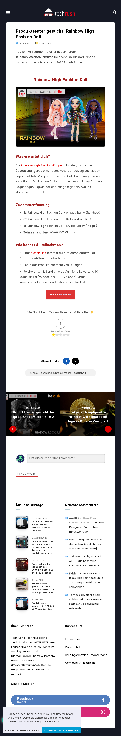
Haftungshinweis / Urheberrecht (86, 655)
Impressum (72, 639)
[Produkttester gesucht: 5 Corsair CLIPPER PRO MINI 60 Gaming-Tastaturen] (22, 584)
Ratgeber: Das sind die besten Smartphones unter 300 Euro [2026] (85, 544)
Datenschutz (73, 647)
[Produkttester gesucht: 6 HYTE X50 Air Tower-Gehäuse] (22, 603)
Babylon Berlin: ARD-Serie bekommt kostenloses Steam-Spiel (86, 561)
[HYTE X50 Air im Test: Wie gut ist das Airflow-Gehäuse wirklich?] (22, 522)
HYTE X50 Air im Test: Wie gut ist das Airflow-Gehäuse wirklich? (43, 526)
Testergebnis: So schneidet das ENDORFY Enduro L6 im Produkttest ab (42, 568)
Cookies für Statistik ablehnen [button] (22, 730)
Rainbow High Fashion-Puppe (41, 165)
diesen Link (38, 253)
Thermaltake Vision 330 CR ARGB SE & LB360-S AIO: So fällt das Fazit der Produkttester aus (43, 547)
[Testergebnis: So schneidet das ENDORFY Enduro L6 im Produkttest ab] (22, 564)
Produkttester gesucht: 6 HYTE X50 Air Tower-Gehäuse (43, 606)
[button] (62, 721)
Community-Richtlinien (80, 663)
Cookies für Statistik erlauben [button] (61, 730)
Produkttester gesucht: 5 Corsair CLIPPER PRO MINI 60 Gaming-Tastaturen (43, 588)
